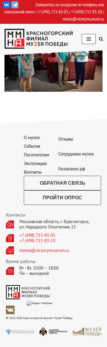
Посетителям (36, 155)
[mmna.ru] (38, 39)
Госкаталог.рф (71, 169)
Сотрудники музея (76, 154)
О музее (32, 137)
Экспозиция (35, 163)
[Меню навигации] (89, 39)
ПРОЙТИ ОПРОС (62, 197)
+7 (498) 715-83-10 (37, 240)
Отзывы (65, 139)
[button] (101, 39)
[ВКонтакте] (6, 4)
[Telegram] (14, 4)
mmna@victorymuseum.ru (83, 19)
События (32, 146)
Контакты (33, 172)
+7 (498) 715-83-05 (37, 235)
